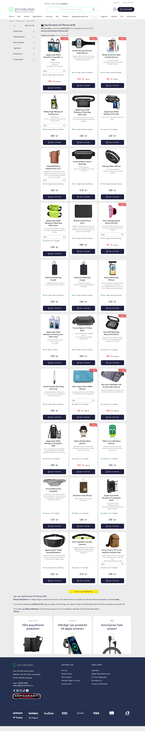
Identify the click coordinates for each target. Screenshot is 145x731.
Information (131, 16)
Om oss (64, 670)
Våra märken (66, 677)
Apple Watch (37, 16)
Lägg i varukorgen (55, 87)
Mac (57, 16)
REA (122, 16)
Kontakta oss (97, 680)
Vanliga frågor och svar (70, 680)
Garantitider (66, 684)
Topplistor (104, 16)
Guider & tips (66, 674)
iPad (19, 16)
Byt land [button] (116, 2)
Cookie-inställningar (100, 684)
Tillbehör (65, 16)
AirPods (26, 16)
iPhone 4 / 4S (20, 21)
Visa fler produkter (83, 591)
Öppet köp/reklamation (101, 674)
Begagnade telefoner (80, 16)
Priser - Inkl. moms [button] (128, 2)
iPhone (11, 16)
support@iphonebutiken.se (23, 685)
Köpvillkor (95, 670)
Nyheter (114, 16)
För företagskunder (99, 677)
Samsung (49, 16)
